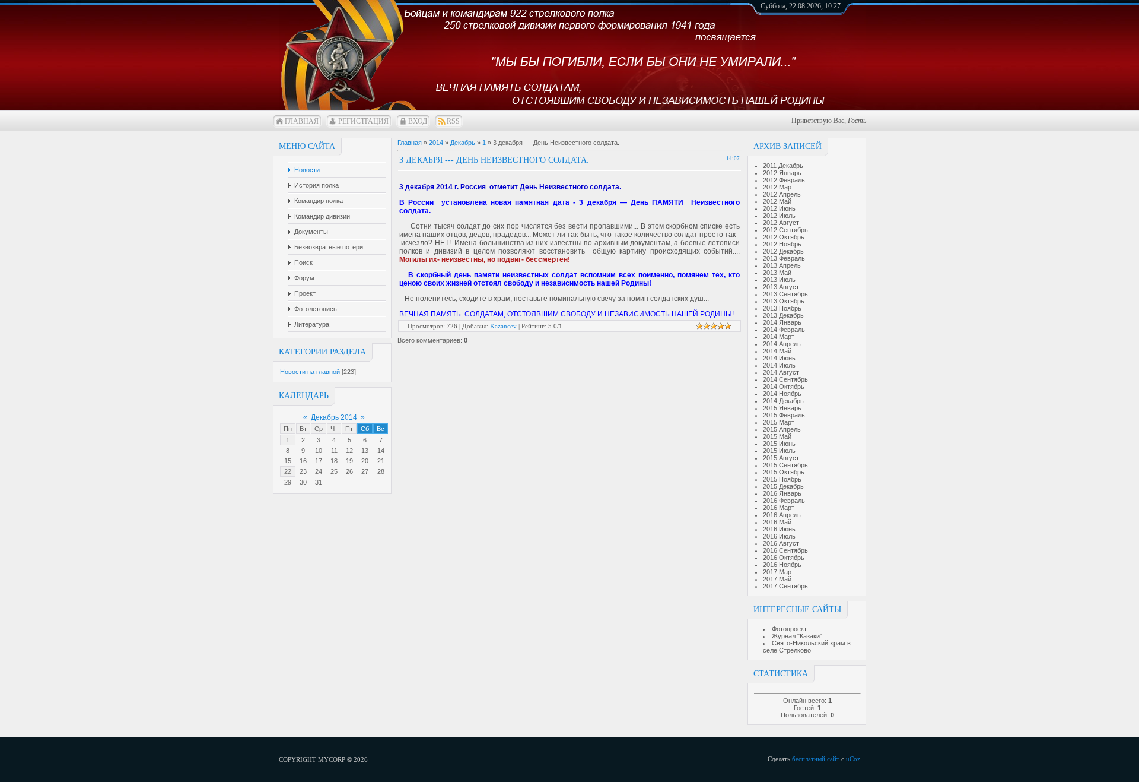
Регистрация (363, 121)
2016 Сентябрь (785, 550)
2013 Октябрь (783, 301)
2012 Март (778, 187)
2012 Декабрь (783, 251)
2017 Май (777, 578)
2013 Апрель (782, 265)
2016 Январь (782, 493)
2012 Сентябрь (785, 229)
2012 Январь (782, 172)
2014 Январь (782, 322)
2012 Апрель (782, 194)
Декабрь (462, 142)
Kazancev (503, 326)
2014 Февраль (784, 329)
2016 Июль (779, 536)
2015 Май (777, 436)
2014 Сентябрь (785, 379)
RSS (453, 121)
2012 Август (781, 222)
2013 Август (781, 286)
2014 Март (778, 336)
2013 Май (777, 272)
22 (287, 471)
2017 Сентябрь (785, 586)
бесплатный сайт (815, 758)
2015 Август (781, 457)
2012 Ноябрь (782, 244)
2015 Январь (782, 407)
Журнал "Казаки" (797, 635)
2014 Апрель (782, 343)
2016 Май (777, 521)
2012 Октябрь (783, 236)
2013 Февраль (784, 258)
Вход (417, 121)
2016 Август (781, 543)
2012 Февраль (784, 179)
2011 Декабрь (783, 165)
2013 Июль (779, 279)
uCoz (853, 758)
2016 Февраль (784, 500)
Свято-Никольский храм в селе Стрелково (807, 646)
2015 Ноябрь (782, 479)
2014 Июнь (779, 358)
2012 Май (777, 201)
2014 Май (777, 350)
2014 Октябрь (783, 386)
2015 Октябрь (783, 472)
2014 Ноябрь (782, 393)
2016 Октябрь (783, 557)
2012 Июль (779, 215)
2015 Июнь (779, 443)
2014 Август (781, 372)
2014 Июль (779, 365)
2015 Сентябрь (785, 464)
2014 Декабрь (783, 400)
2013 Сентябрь (785, 293)
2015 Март (778, 422)
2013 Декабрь (783, 315)
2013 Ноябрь (782, 308)
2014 (436, 142)
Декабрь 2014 (334, 417)
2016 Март (778, 507)
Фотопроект (789, 628)
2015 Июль (779, 450)
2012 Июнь (779, 208)
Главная (302, 121)
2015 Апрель (782, 429)
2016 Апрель (782, 514)
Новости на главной (310, 371)
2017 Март (778, 571)
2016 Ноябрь (782, 564)
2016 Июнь (779, 529)
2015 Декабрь (783, 486)
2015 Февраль (784, 415)
